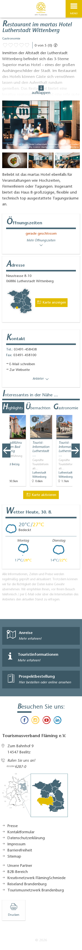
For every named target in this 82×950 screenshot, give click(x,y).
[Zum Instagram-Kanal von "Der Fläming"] (35, 721)
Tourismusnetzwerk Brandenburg (35, 891)
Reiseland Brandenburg (27, 884)
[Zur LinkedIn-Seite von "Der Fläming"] (57, 721)
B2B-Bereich (17, 872)
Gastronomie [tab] (65, 407)
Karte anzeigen (54, 302)
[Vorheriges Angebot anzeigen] (6, 451)
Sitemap (14, 857)
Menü (74, 13)
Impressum (16, 844)
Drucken (13, 915)
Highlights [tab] (12, 407)
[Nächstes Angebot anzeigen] (76, 451)
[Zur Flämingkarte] (35, 797)
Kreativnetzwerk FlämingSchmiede (36, 878)
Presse (12, 826)
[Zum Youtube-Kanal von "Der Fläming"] (46, 721)
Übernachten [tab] (37, 407)
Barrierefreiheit (19, 851)
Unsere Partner (19, 866)
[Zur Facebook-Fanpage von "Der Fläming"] (24, 721)
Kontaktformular (21, 832)
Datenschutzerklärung (26, 838)
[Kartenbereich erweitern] (75, 412)
